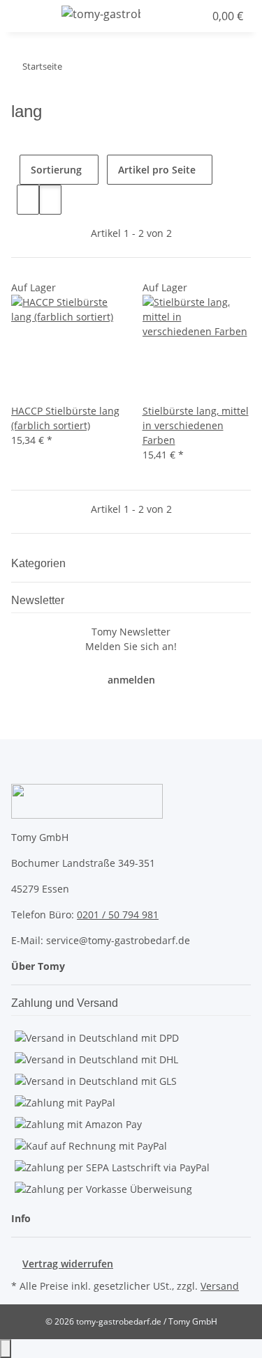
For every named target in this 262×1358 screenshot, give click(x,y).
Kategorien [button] (39, 563)
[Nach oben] (5, 1348)
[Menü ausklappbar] (28, 16)
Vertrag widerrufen (67, 1263)
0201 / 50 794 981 (118, 914)
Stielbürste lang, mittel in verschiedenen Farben (196, 425)
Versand (220, 1286)
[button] (166, 16)
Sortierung (56, 169)
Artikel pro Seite (157, 169)
